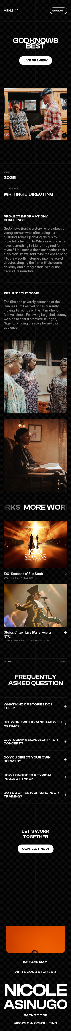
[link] (35, 1023)
